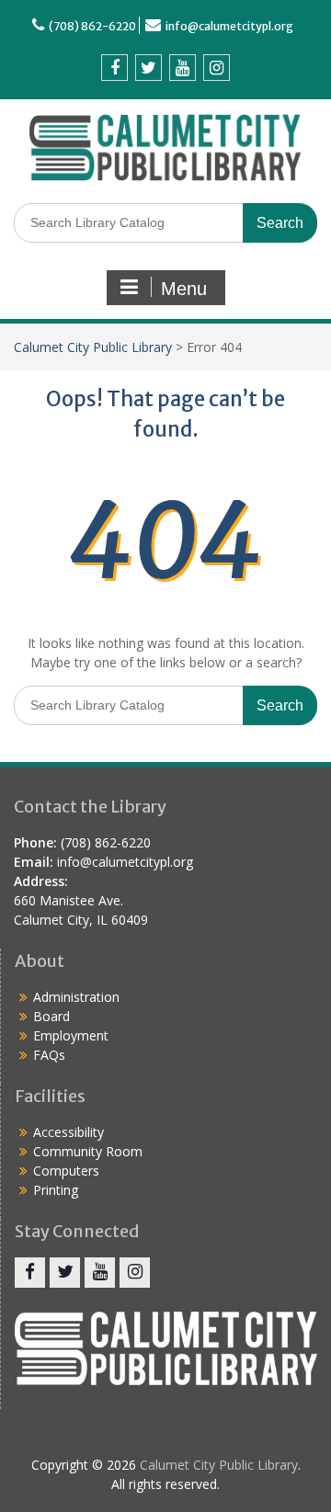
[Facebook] (114, 67)
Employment (70, 1035)
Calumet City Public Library (93, 347)
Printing (55, 1190)
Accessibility (68, 1132)
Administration (76, 997)
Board (51, 1016)
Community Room (88, 1151)
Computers (66, 1170)
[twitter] (148, 67)
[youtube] (182, 67)
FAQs (49, 1054)
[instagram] (216, 67)
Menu (184, 289)
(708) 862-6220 (92, 26)
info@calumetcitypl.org (229, 26)
